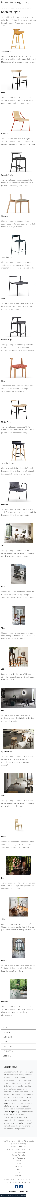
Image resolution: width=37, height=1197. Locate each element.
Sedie (19, 8)
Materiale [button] (7, 1037)
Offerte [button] (7, 1056)
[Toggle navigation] (33, 2)
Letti (18, 1172)
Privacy (3, 1195)
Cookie (9, 1195)
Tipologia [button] (7, 1047)
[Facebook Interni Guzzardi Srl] (16, 1186)
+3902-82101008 (19, 1147)
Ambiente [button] (7, 1032)
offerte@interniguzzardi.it (21, 1150)
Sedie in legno (26, 8)
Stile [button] (5, 1042)
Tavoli (18, 1164)
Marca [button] (6, 1028)
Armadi (18, 1175)
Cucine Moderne (18, 1152)
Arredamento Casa (11, 8)
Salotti (18, 1169)
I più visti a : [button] (8, 1051)
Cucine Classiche (18, 1155)
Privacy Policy (24, 1182)
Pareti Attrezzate (18, 1158)
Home (3, 8)
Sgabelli (18, 1167)
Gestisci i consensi (20, 1195)
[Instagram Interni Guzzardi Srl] (21, 1186)
